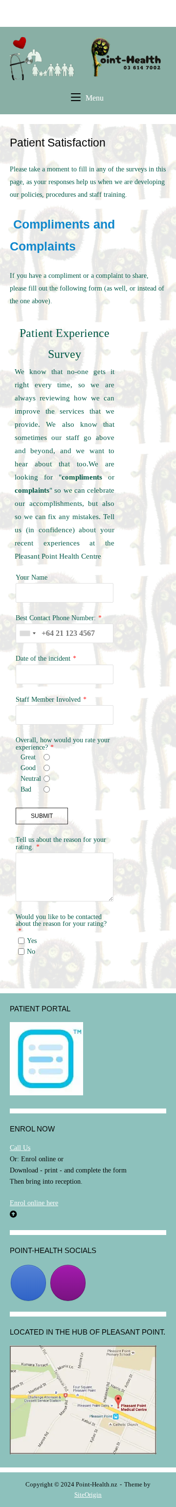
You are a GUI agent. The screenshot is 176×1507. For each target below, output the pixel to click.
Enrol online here (34, 1203)
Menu (95, 98)
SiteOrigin (88, 1494)
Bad (26, 789)
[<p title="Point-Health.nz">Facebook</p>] (28, 1283)
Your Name (31, 577)
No (31, 951)
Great (28, 757)
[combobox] (27, 633)
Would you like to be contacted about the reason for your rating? (61, 920)
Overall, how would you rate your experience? (63, 743)
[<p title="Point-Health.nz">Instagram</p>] (68, 1283)
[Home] (88, 58)
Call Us (20, 1147)
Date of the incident (43, 658)
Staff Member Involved (48, 699)
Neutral (31, 778)
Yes (32, 940)
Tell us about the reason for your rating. (61, 843)
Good (28, 768)
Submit (42, 816)
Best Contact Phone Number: (56, 618)
